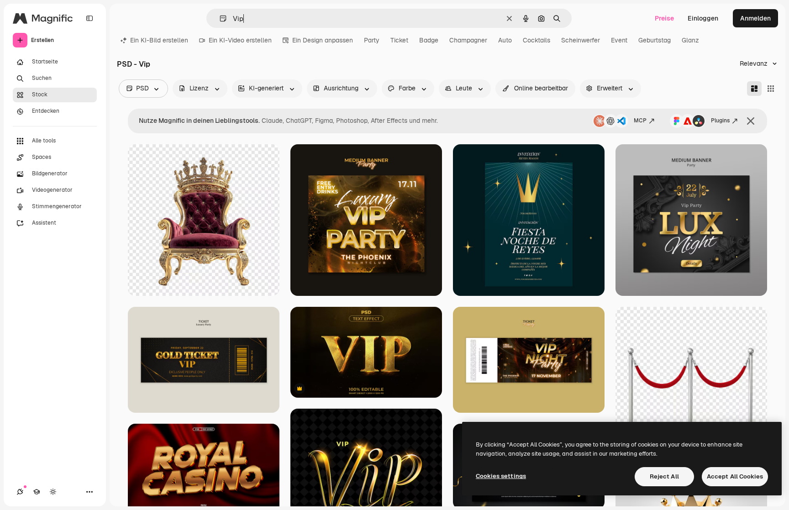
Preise (664, 18)
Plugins (720, 120)
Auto (505, 40)
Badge (428, 40)
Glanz (690, 40)
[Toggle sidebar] (89, 18)
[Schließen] (750, 121)
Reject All (664, 476)
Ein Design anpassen (322, 40)
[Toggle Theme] (53, 491)
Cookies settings (501, 476)
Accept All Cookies (735, 476)
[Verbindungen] (20, 491)
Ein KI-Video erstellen (240, 40)
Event (619, 40)
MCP (640, 120)
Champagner (468, 40)
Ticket (399, 40)
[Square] (770, 88)
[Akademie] (36, 491)
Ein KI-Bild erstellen (159, 40)
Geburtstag (654, 40)
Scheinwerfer (580, 40)
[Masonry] (754, 88)
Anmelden (755, 18)
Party (371, 40)
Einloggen (703, 18)
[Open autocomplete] (219, 18)
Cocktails (536, 40)
